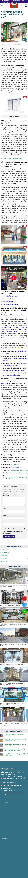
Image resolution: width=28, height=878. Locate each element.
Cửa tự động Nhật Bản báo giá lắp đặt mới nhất (15, 735)
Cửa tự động (3, 558)
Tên (4, 508)
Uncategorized (4, 561)
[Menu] (2, 5)
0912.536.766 (15, 464)
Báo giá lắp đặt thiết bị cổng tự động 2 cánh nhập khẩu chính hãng (15, 749)
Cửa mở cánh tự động (10, 296)
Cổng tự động (4, 555)
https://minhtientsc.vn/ (15, 467)
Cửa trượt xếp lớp (8, 299)
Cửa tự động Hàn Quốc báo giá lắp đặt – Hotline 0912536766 (15, 740)
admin (18, 20)
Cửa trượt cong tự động (10, 304)
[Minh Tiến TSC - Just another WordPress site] (14, 5)
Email (5, 515)
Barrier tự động (4, 552)
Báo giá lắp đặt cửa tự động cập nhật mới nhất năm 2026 (16, 754)
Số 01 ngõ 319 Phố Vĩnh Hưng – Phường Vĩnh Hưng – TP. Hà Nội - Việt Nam (14, 778)
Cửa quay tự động (8, 301)
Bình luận (6, 495)
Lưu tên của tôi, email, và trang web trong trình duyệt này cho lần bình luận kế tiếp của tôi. (14, 531)
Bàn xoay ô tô (4, 550)
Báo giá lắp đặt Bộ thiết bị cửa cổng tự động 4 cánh (15, 744)
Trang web (6, 522)
